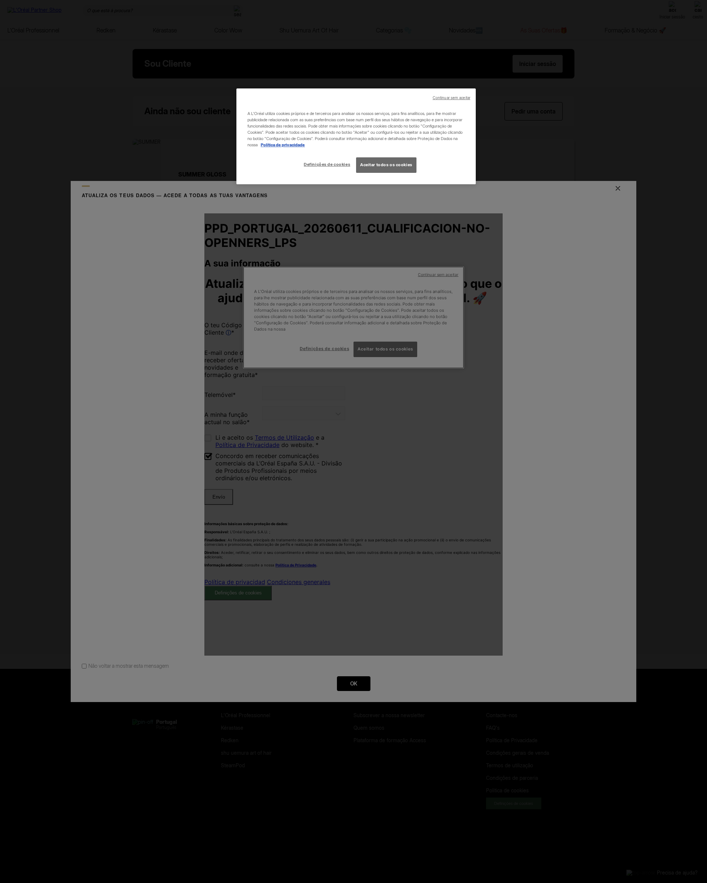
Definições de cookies (327, 164)
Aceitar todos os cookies (386, 164)
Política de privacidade (283, 144)
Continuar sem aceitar (451, 97)
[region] (356, 136)
